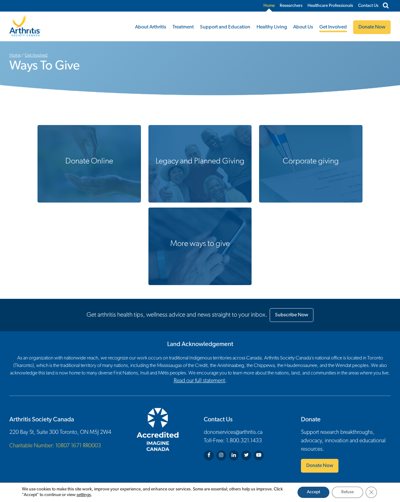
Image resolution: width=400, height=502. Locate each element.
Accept (313, 492)
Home (269, 5)
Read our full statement (199, 381)
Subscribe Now (291, 315)
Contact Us (368, 5)
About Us (303, 27)
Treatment (183, 27)
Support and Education (225, 27)
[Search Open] (386, 6)
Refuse (347, 492)
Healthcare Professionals (330, 5)
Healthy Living (272, 27)
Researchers (291, 5)
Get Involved (333, 27)
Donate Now (319, 465)
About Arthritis (150, 27)
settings (84, 495)
